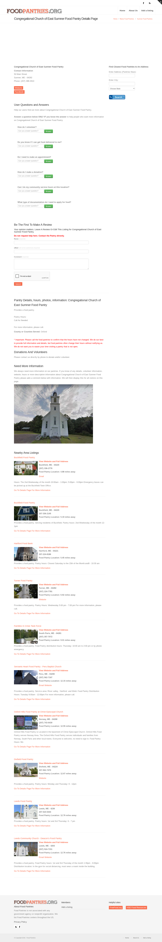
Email (41, 476)
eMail (27, 248)
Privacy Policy (20, 922)
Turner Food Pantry (23, 580)
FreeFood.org (116, 907)
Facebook (19, 92)
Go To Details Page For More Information (32, 490)
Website (18, 88)
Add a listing (147, 10)
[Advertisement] (81, 40)
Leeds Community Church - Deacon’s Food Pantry (38, 838)
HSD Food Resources (136, 907)
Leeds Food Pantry (23, 801)
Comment (21, 257)
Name (19, 239)
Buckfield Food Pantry (24, 457)
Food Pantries (35, 12)
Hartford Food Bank (23, 543)
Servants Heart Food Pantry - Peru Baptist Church (37, 666)
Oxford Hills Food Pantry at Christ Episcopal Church (38, 712)
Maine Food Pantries (127, 19)
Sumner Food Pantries (145, 19)
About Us (133, 10)
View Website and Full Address (53, 461)
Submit (18, 284)
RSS (15, 926)
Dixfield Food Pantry (23, 759)
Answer (48, 131)
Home (122, 10)
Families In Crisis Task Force (27, 626)
